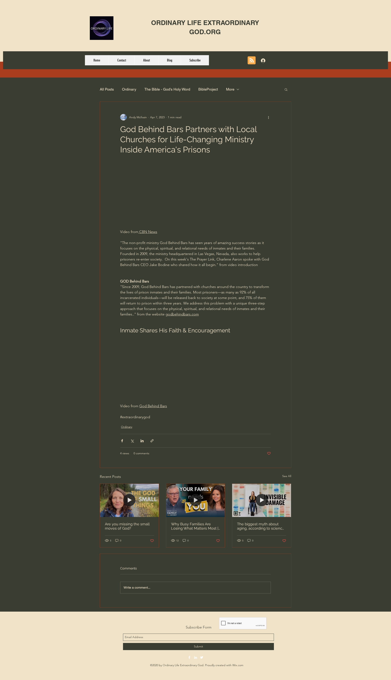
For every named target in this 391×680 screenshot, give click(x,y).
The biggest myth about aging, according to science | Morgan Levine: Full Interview (260, 526)
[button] (286, 89)
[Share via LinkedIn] (142, 441)
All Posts (107, 89)
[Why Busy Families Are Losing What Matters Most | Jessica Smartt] (195, 500)
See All (286, 476)
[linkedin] (195, 657)
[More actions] (268, 117)
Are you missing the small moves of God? (127, 526)
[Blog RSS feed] (252, 60)
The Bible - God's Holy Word (167, 89)
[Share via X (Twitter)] (132, 441)
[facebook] (189, 657)
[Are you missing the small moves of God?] (129, 500)
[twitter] (202, 657)
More (230, 89)
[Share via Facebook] (122, 441)
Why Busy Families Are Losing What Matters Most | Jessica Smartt (194, 526)
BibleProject (208, 89)
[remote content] (195, 196)
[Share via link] (152, 441)
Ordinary (129, 89)
